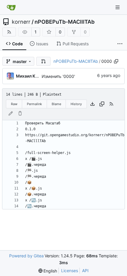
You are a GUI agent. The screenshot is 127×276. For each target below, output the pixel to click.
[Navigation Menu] (118, 7)
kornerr (21, 22)
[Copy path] (116, 61)
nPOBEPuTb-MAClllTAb (65, 22)
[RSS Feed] (9, 32)
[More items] (120, 44)
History (76, 104)
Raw (14, 104)
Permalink (34, 104)
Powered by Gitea (26, 255)
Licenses (69, 270)
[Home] (11, 7)
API (85, 270)
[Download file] (92, 104)
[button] (43, 61)
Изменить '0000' (58, 76)
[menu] (47, 270)
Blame (56, 104)
